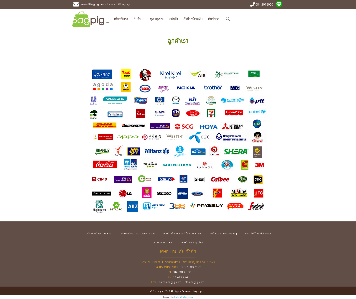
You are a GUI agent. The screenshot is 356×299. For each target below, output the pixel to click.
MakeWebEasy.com (183, 297)
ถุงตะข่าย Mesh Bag (163, 242)
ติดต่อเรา (213, 19)
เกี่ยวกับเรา (121, 19)
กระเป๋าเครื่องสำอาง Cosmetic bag (137, 233)
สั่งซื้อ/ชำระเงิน (193, 19)
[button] (228, 18)
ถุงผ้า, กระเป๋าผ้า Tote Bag (98, 233)
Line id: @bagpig (118, 4)
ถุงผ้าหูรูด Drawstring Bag (223, 233)
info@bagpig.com (194, 282)
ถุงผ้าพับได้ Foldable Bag (258, 233)
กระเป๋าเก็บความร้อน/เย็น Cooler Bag (182, 233)
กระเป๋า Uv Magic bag (192, 242)
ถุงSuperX (157, 19)
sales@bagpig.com (93, 4)
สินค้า (137, 19)
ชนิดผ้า (173, 19)
